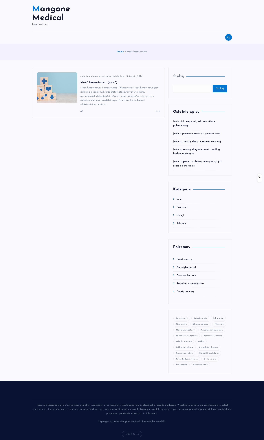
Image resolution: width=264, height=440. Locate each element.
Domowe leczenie (186, 275)
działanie (219, 318)
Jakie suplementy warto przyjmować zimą (196, 133)
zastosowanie (201, 365)
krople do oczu (201, 324)
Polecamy (182, 207)
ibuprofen (182, 324)
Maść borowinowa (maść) (98, 82)
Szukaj (178, 76)
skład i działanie (185, 347)
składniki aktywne (209, 347)
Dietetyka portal (186, 267)
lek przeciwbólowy (186, 330)
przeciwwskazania (213, 336)
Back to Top (133, 434)
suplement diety (185, 353)
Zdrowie (181, 223)
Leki (179, 199)
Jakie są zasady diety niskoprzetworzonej (197, 141)
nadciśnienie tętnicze (187, 336)
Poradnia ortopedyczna (190, 283)
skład (201, 341)
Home (120, 52)
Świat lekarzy (184, 259)
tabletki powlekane (209, 353)
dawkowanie (201, 318)
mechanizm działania (111, 76)
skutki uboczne (184, 341)
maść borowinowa (89, 76)
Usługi (180, 215)
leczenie (220, 324)
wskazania (182, 365)
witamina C (211, 359)
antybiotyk (182, 318)
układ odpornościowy (187, 359)
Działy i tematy (185, 291)
